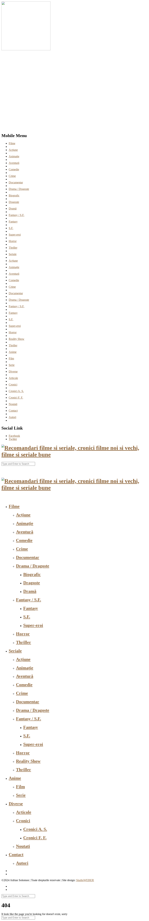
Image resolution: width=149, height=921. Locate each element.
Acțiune (13, 260)
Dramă (13, 208)
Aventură (14, 162)
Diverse (13, 371)
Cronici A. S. (16, 391)
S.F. (11, 228)
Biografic (14, 195)
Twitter (13, 439)
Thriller (13, 247)
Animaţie (14, 156)
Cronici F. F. (16, 397)
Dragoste (14, 202)
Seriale (13, 254)
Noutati (13, 404)
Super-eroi (15, 234)
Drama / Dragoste (19, 189)
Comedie (14, 169)
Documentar (16, 182)
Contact (13, 410)
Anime (13, 351)
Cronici (13, 384)
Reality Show (16, 338)
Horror (13, 241)
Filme (12, 143)
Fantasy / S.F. (16, 215)
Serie (12, 365)
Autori (12, 417)
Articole (13, 378)
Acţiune (13, 149)
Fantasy (13, 221)
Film (11, 358)
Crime (12, 175)
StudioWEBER (85, 880)
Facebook (14, 435)
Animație (14, 267)
